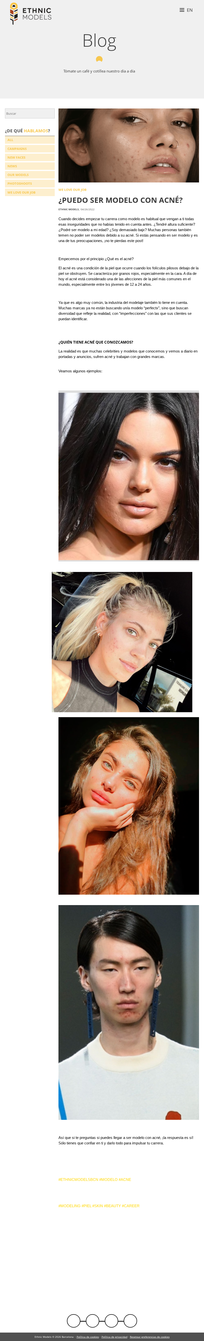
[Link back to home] (30, 14)
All (10, 140)
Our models (18, 175)
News (12, 166)
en (190, 10)
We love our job (21, 192)
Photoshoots (19, 183)
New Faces (16, 157)
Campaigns (17, 148)
